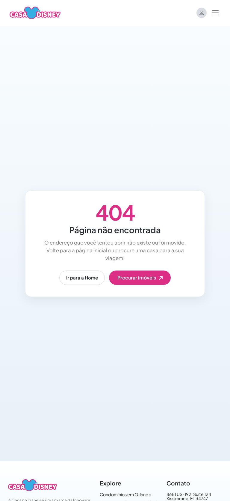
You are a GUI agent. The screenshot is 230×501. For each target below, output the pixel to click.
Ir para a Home (82, 277)
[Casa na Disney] (32, 485)
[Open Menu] (215, 13)
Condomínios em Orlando (125, 494)
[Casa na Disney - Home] (35, 12)
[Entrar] (201, 13)
